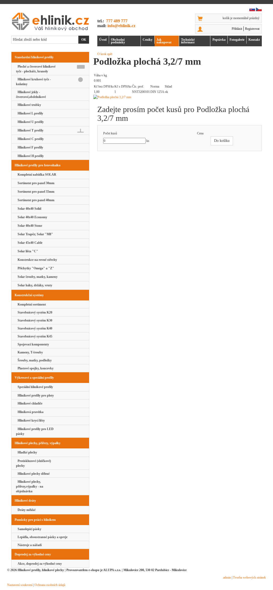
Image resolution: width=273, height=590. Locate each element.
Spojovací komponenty (32, 344)
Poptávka (219, 40)
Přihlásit (237, 29)
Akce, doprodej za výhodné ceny (39, 564)
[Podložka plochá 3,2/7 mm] (179, 97)
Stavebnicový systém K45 (34, 336)
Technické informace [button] (188, 41)
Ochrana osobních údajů (50, 585)
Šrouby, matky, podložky (34, 360)
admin (227, 577)
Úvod (103, 40)
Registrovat (252, 29)
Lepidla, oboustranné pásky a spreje (41, 537)
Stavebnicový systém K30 (34, 320)
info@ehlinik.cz (121, 25)
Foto (237, 40)
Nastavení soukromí (20, 585)
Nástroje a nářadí (29, 545)
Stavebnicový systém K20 (34, 312)
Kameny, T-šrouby (29, 352)
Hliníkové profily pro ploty (35, 395)
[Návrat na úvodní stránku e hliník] (50, 21)
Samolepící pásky (28, 529)
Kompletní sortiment (31, 304)
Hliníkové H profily (30, 156)
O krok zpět (104, 54)
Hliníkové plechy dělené (33, 474)
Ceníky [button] (147, 40)
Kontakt (254, 40)
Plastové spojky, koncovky (35, 368)
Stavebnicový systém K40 (34, 328)
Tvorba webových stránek (249, 577)
